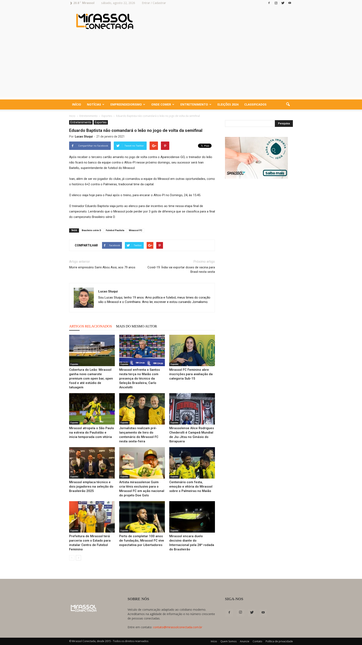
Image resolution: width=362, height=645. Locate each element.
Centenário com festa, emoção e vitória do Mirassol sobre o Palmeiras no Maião (190, 486)
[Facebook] (269, 3)
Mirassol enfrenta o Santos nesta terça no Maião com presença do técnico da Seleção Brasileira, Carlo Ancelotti (139, 378)
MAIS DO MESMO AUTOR (136, 326)
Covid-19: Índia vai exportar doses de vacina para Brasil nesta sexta (181, 269)
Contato (257, 641)
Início (76, 104)
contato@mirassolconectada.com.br (177, 627)
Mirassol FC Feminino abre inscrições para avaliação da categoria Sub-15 (191, 374)
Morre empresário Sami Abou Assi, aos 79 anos (102, 267)
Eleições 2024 (227, 104)
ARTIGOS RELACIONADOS (90, 326)
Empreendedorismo (126, 104)
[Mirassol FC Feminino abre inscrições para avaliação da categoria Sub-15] (192, 350)
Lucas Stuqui (84, 136)
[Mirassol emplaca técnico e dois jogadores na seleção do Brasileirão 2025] (92, 463)
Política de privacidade (279, 641)
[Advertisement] (181, 68)
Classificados (255, 104)
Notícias (94, 104)
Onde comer (161, 104)
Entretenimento (194, 104)
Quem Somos (228, 641)
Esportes (101, 122)
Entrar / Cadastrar (154, 3)
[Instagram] (276, 3)
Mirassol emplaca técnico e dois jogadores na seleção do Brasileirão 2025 (91, 486)
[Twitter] (283, 3)
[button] (288, 104)
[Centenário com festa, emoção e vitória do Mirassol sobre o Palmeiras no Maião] (192, 463)
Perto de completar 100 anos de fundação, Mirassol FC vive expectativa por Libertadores (141, 540)
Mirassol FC (135, 230)
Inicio (72, 116)
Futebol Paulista (115, 230)
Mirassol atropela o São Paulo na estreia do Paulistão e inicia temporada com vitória (91, 432)
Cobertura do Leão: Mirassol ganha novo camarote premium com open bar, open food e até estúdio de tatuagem (91, 378)
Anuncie (244, 641)
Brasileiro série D (91, 230)
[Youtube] (290, 3)
